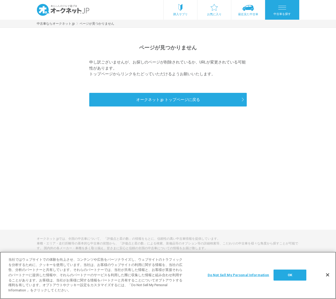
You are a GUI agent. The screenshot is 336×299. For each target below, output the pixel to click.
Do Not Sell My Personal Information (238, 275)
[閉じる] (327, 275)
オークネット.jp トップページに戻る (168, 99)
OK (290, 275)
